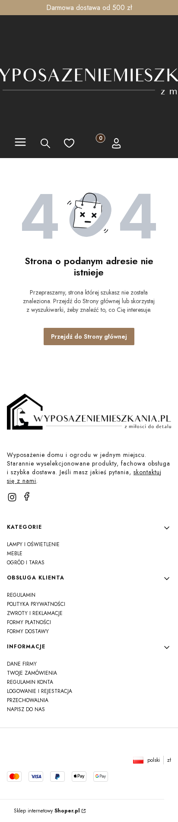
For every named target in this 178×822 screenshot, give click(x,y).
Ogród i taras (25, 562)
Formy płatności (29, 622)
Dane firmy (22, 664)
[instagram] (12, 497)
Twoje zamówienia (32, 673)
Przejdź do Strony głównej (89, 336)
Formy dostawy (28, 631)
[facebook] (26, 496)
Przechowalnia (27, 700)
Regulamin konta (30, 682)
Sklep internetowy (47, 811)
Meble (14, 553)
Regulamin (21, 595)
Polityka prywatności (36, 604)
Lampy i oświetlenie (33, 544)
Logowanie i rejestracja (39, 691)
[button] (20, 143)
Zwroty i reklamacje (35, 613)
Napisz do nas (26, 709)
